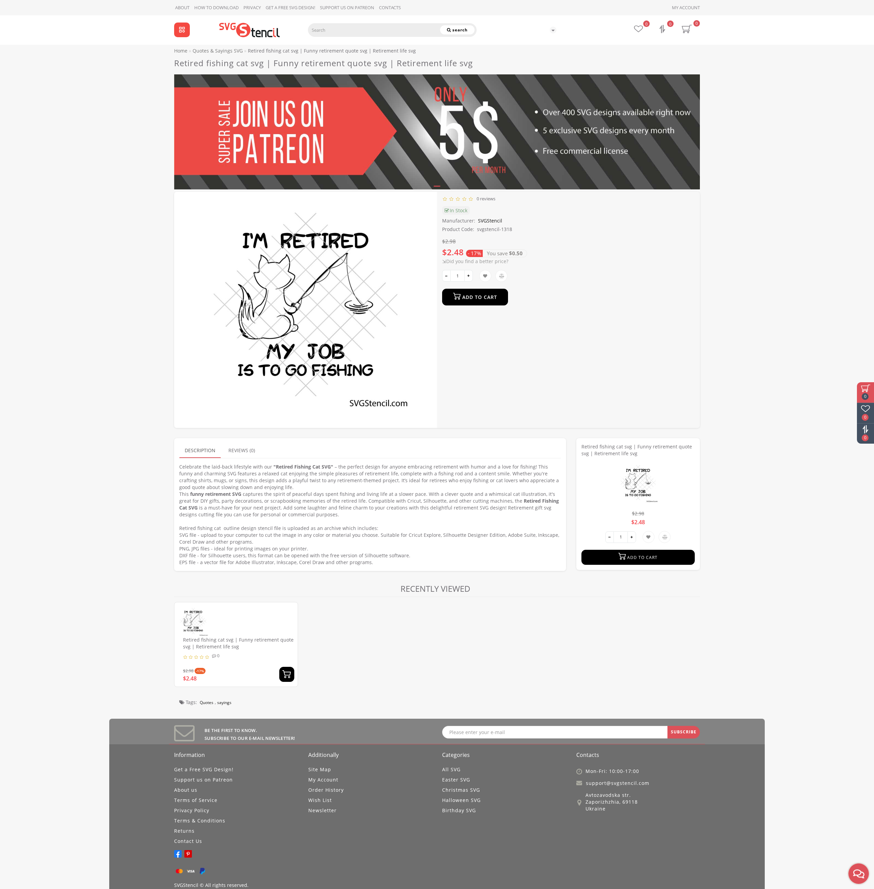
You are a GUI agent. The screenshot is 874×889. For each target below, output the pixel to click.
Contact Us (188, 841)
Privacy (252, 7)
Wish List (320, 800)
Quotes (206, 702)
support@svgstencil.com (617, 783)
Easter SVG (456, 779)
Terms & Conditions (199, 820)
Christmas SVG (461, 790)
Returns (184, 831)
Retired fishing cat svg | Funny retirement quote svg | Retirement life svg (238, 643)
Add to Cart (479, 297)
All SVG (451, 769)
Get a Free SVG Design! (290, 7)
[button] (690, 126)
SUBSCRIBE (683, 732)
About (182, 7)
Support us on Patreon (347, 7)
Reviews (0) (241, 450)
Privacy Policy (191, 810)
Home (180, 50)
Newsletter (322, 810)
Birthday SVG (459, 810)
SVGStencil (490, 220)
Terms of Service (195, 800)
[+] (468, 276)
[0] (663, 29)
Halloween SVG (461, 800)
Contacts (390, 7)
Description (200, 450)
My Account (686, 7)
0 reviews (485, 199)
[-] (446, 276)
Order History (326, 790)
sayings (224, 702)
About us (185, 790)
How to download (216, 7)
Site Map (319, 769)
